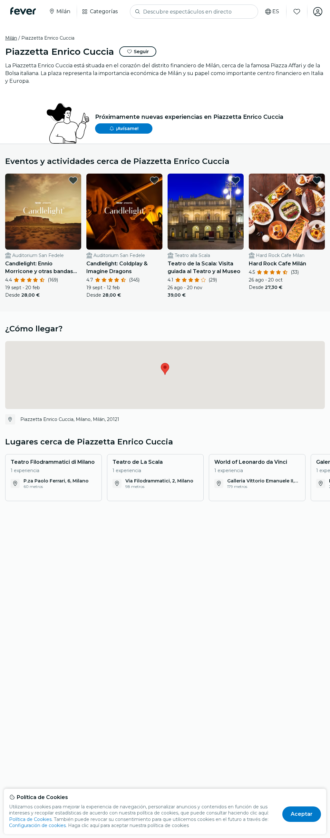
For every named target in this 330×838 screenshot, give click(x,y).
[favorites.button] (73, 180)
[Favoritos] (296, 11)
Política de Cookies (30, 819)
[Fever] (23, 10)
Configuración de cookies (37, 825)
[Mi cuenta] (317, 11)
